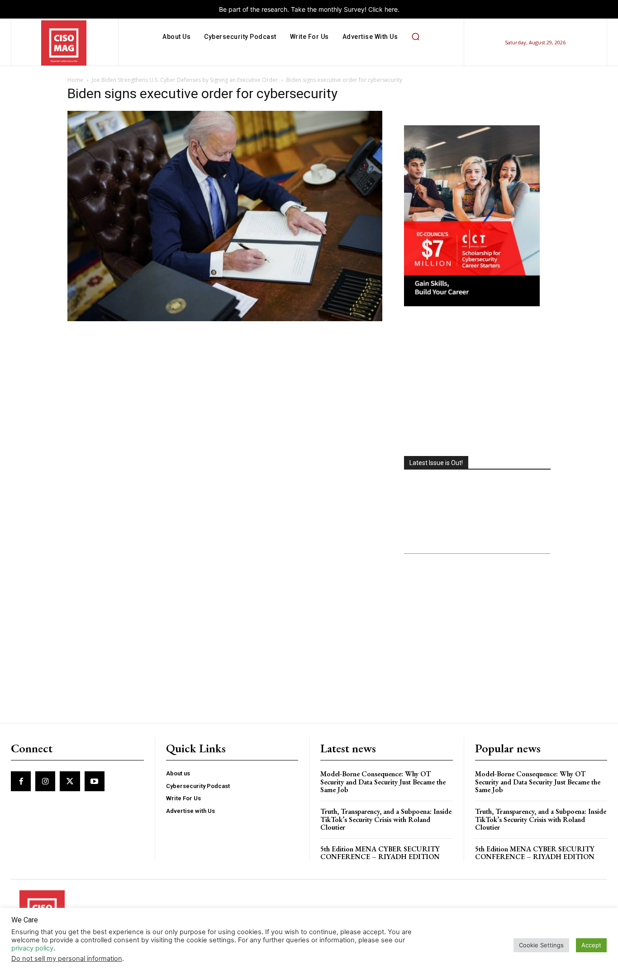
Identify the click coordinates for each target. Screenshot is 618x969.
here (391, 9)
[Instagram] (45, 781)
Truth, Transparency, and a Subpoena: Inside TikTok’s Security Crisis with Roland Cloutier (386, 819)
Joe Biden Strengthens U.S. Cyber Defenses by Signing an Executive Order (185, 80)
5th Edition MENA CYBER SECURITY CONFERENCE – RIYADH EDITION (380, 853)
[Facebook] (21, 781)
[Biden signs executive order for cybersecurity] (224, 319)
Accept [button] (591, 945)
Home (75, 80)
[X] (70, 781)
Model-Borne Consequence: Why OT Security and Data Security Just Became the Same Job (383, 781)
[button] (415, 36)
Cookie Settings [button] (541, 945)
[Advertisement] (477, 382)
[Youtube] (95, 781)
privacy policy (32, 948)
